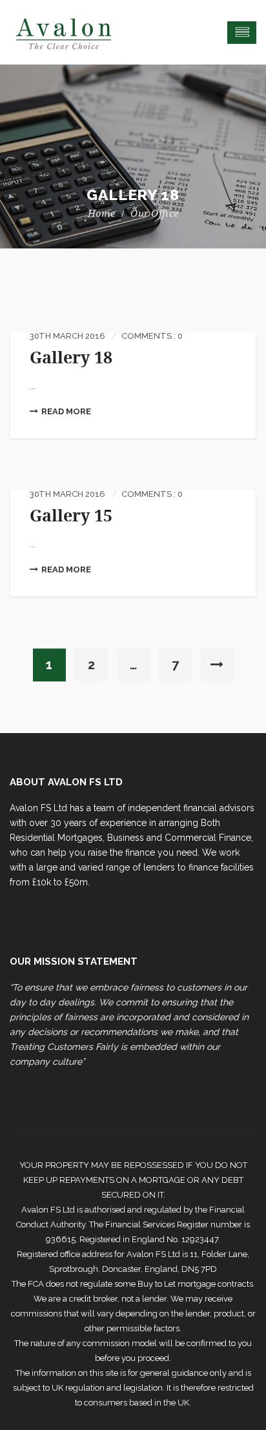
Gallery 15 (71, 516)
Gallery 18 (71, 357)
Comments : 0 (152, 336)
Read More (66, 411)
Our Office (154, 213)
